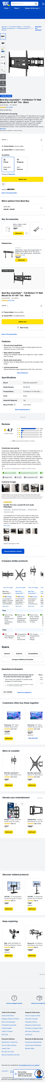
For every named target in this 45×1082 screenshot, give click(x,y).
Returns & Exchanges (8, 1022)
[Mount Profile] (14, 405)
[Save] (3, 184)
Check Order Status (8, 1015)
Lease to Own (6, 1048)
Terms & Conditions (13, 1071)
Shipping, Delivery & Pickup (10, 1019)
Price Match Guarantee (9, 1025)
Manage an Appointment (33, 1025)
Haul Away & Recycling (32, 1031)
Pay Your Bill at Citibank (9, 1045)
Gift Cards (5, 1034)
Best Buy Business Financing (10, 1055)
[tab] (7, 653)
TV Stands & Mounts (22, 28)
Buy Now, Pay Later (8, 1051)
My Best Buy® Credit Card (10, 1042)
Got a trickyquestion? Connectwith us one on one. (25, 1074)
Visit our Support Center (32, 1015)
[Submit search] (36, 4)
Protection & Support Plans (33, 1028)
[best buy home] (6, 4)
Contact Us (28, 1034)
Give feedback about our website (29, 1065)
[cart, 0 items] (43, 4)
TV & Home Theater (15, 26)
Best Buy (4, 26)
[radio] (8, 164)
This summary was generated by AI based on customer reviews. (20, 468)
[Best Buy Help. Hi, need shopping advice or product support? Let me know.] (39, 1073)
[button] (7, 8)
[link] (13, 551)
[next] (41, 522)
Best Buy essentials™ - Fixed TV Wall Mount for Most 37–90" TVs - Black (33, 592)
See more (3, 128)
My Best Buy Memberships (33, 1042)
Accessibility (5, 1071)
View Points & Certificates (33, 1045)
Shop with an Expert (31, 1019)
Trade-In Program (7, 1031)
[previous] (3, 522)
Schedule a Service (31, 1022)
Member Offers (29, 1048)
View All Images (8, 587)
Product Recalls (6, 1028)
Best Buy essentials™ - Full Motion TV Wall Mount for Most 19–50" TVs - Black (19, 592)
